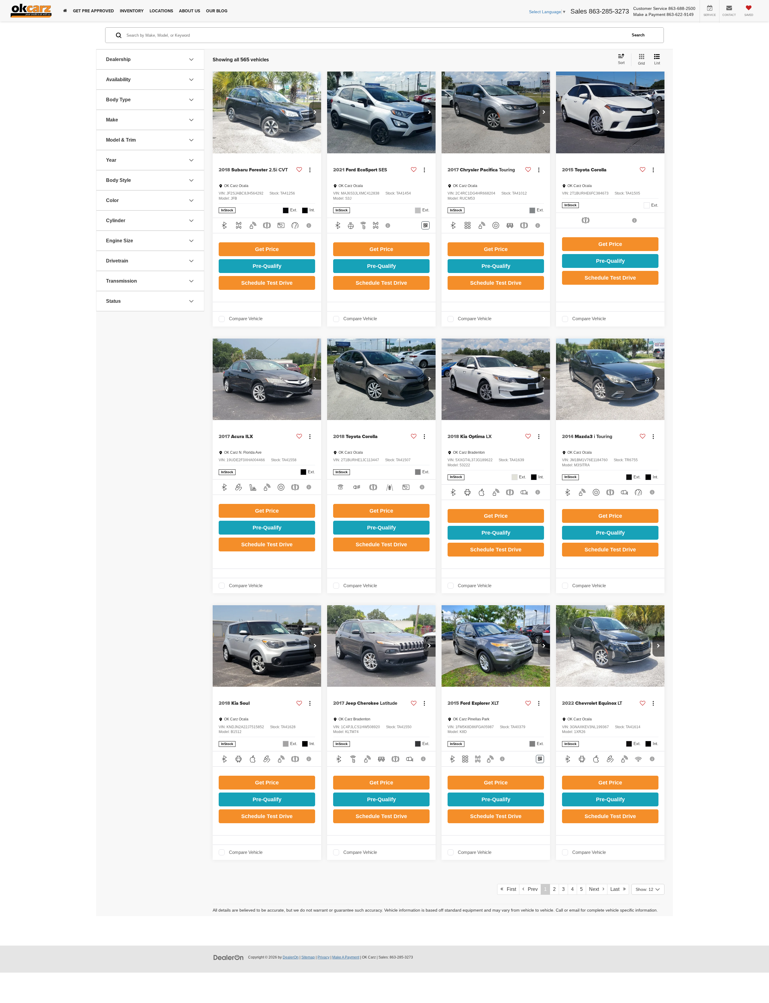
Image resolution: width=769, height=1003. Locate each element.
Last (616, 889)
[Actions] (310, 169)
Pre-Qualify (267, 266)
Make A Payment (345, 957)
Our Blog (216, 11)
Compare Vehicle (246, 318)
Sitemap (308, 957)
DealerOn (291, 957)
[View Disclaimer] (309, 225)
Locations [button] (161, 11)
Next (596, 889)
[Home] (65, 10)
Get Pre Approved (93, 11)
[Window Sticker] (425, 225)
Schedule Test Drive (267, 283)
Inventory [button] (132, 11)
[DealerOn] (228, 957)
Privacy (324, 957)
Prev (531, 889)
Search (638, 35)
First (509, 889)
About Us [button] (189, 11)
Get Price (267, 249)
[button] (315, 112)
